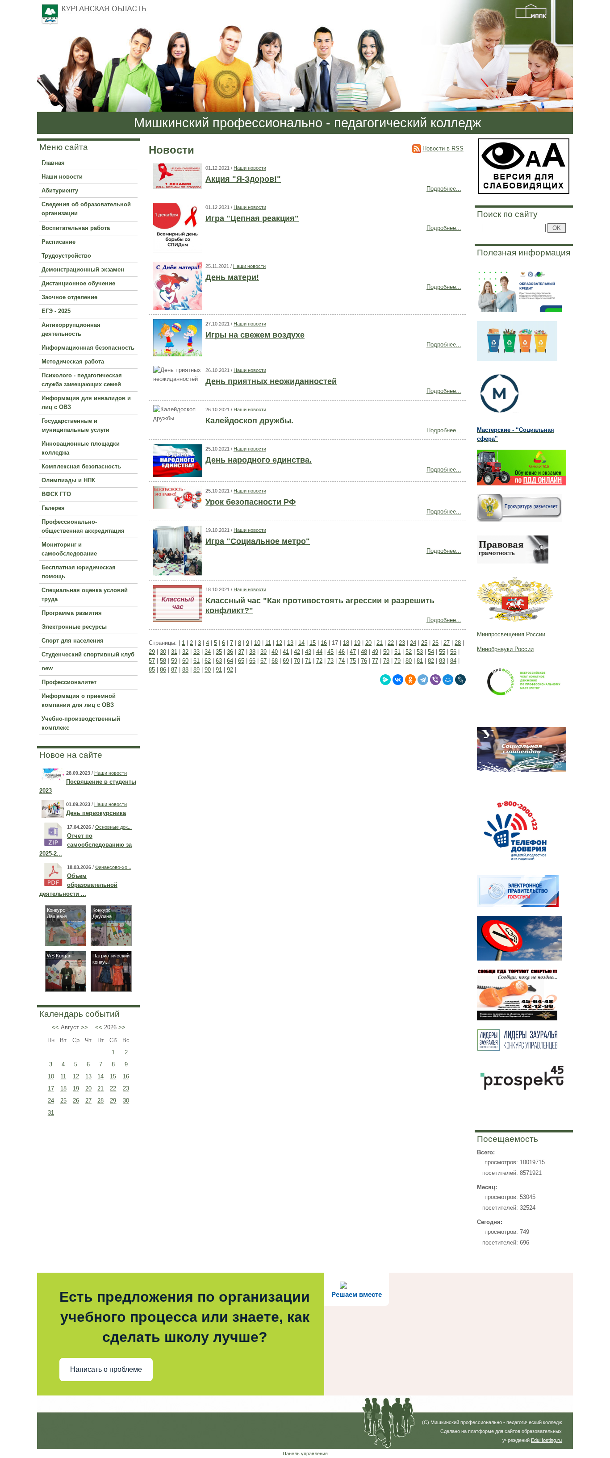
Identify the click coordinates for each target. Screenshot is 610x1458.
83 (442, 660)
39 (263, 651)
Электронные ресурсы (74, 626)
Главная (53, 162)
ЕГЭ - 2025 (56, 311)
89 (196, 669)
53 (420, 651)
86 (163, 669)
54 (431, 651)
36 (230, 651)
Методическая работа (73, 361)
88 (185, 669)
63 (219, 660)
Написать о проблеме (106, 1369)
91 (219, 669)
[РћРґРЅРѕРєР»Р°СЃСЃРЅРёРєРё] (410, 679)
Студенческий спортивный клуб (88, 654)
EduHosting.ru (546, 1440)
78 (386, 660)
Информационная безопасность (88, 347)
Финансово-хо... (113, 867)
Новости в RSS (443, 148)
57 (152, 660)
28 (100, 1100)
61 (196, 660)
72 (319, 660)
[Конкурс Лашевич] (66, 943)
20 (88, 1088)
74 (341, 660)
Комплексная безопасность (81, 466)
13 (88, 1076)
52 (408, 651)
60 (185, 660)
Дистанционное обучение (78, 283)
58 (163, 660)
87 (174, 669)
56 (453, 651)
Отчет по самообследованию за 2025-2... (85, 844)
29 (113, 1100)
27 (88, 1100)
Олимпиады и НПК (68, 480)
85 (152, 669)
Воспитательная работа (76, 228)
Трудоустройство (66, 255)
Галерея (53, 508)
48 (364, 651)
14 (100, 1076)
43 (308, 651)
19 (76, 1088)
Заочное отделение (69, 297)
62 (208, 660)
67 (263, 660)
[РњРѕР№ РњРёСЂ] (448, 679)
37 (241, 651)
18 (63, 1088)
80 (408, 660)
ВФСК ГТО (56, 494)
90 (208, 669)
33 (196, 651)
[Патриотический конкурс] (111, 989)
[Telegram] (423, 679)
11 (63, 1076)
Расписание (58, 241)
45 (330, 651)
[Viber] (435, 679)
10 (51, 1076)
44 (319, 651)
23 (126, 1088)
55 (442, 651)
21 (100, 1088)
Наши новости (62, 176)
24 (51, 1100)
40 (275, 651)
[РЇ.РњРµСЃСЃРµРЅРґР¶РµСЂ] (385, 679)
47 (353, 651)
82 (431, 660)
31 (51, 1112)
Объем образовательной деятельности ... (78, 885)
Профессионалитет (69, 682)
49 (375, 651)
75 (353, 660)
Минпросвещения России (511, 634)
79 (397, 660)
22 (113, 1088)
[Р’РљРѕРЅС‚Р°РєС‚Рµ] (398, 679)
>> (84, 1027)
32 (185, 651)
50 (386, 651)
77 (375, 660)
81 (420, 660)
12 (76, 1076)
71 (308, 660)
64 (230, 660)
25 (63, 1100)
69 (286, 660)
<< (55, 1027)
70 (297, 660)
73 (330, 660)
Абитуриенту (60, 190)
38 (252, 651)
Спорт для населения (73, 640)
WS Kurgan (59, 955)
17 (51, 1088)
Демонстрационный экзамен (83, 269)
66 (252, 660)
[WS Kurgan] (66, 989)
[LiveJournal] (460, 679)
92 (230, 669)
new (47, 668)
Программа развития (72, 613)
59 (174, 660)
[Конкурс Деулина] (111, 943)
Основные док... (113, 827)
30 (126, 1100)
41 (286, 651)
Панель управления (305, 1453)
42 (297, 651)
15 (113, 1076)
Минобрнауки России (505, 649)
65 (241, 660)
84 (453, 660)
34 (208, 651)
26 (76, 1100)
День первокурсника (96, 813)
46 (341, 651)
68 (275, 660)
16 (126, 1076)
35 (219, 651)
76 (364, 660)
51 (397, 651)
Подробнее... (443, 188)
